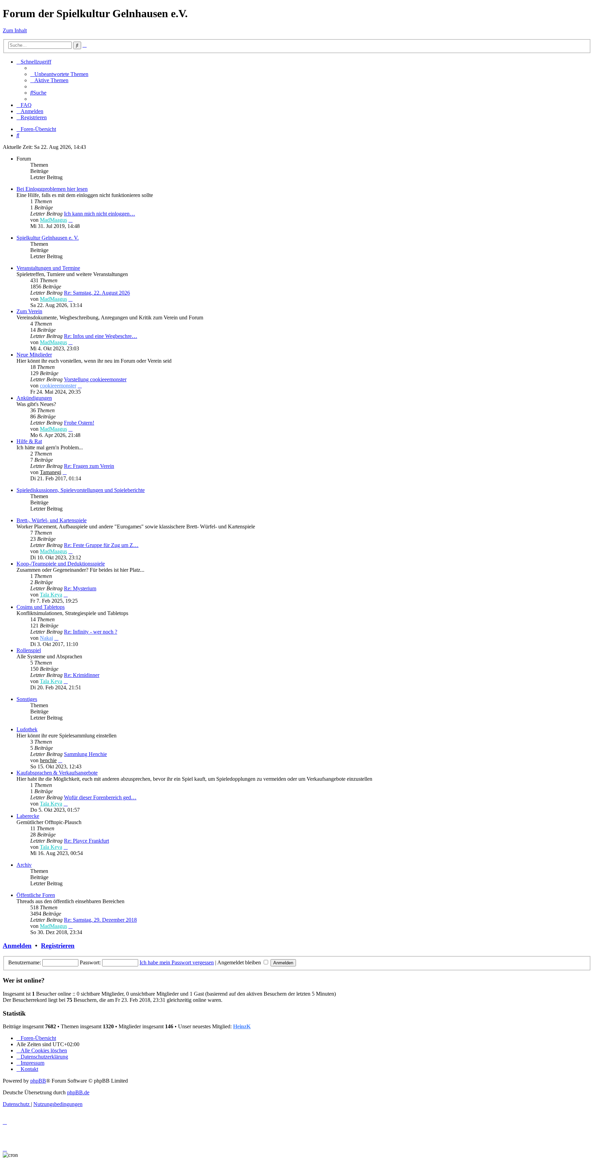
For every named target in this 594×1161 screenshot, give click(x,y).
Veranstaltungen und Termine (48, 268)
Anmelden (17, 945)
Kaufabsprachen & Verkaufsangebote (57, 773)
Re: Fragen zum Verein (89, 466)
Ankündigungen (34, 398)
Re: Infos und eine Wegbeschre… (100, 336)
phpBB (38, 1081)
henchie (48, 760)
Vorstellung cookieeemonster (95, 379)
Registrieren (58, 945)
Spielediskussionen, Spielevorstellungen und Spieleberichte (80, 490)
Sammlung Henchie (85, 754)
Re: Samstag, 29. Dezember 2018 (100, 920)
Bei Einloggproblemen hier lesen (52, 189)
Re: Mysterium (80, 588)
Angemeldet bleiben (239, 962)
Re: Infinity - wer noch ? (90, 632)
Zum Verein (29, 311)
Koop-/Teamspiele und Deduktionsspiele (60, 564)
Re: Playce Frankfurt (86, 841)
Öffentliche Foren (35, 895)
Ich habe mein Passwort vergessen (177, 962)
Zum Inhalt (15, 30)
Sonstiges (26, 699)
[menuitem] (59, 74)
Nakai (46, 638)
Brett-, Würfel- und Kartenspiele (51, 520)
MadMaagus (53, 220)
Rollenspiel (28, 650)
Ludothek (26, 729)
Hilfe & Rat (29, 441)
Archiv (24, 865)
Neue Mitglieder (34, 355)
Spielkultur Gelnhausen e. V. (47, 238)
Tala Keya (51, 595)
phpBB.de (78, 1092)
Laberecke (27, 816)
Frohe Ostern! (79, 423)
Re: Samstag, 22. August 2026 (97, 293)
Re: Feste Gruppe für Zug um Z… (101, 545)
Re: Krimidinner (81, 675)
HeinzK (242, 1026)
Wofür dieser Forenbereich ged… (100, 797)
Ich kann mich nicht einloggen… (99, 214)
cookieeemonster (58, 385)
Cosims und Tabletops (40, 607)
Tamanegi (50, 472)
